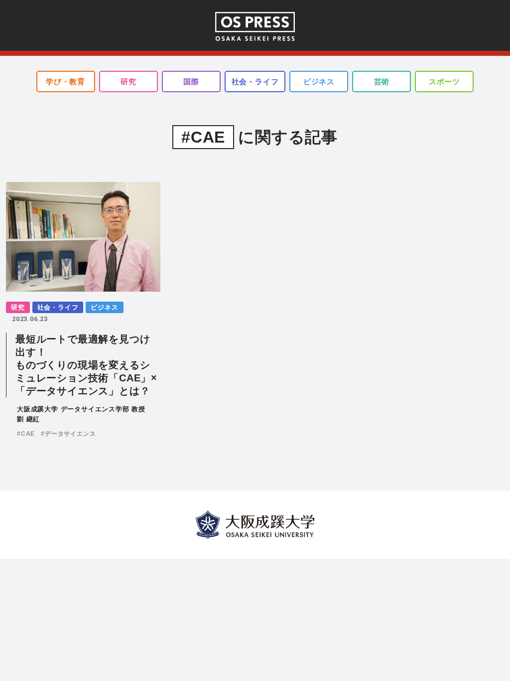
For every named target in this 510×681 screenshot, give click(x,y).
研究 (128, 81)
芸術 (382, 81)
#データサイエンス (68, 433)
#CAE (26, 433)
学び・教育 (65, 81)
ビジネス (319, 81)
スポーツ (444, 81)
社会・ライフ (255, 81)
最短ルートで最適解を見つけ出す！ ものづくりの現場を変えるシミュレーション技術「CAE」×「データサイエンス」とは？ (86, 365)
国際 (191, 81)
